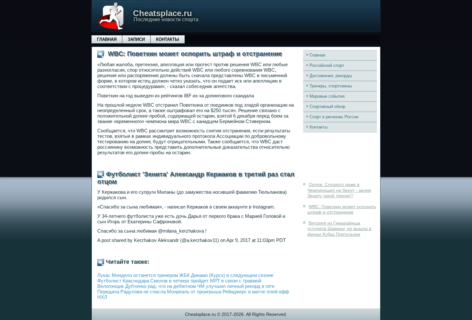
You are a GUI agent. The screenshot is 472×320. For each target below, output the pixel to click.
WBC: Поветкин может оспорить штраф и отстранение (341, 209)
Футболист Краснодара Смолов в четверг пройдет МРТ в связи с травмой (179, 280)
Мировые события (327, 96)
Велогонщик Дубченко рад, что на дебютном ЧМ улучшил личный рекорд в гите (186, 286)
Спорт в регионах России (334, 116)
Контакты (167, 39)
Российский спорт (327, 65)
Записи (136, 39)
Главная (107, 39)
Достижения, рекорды (331, 75)
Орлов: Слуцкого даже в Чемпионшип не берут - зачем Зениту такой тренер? (339, 190)
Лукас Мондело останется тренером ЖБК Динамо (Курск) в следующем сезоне (185, 275)
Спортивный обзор (327, 106)
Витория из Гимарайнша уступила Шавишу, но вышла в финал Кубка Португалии (339, 228)
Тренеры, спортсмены (331, 86)
